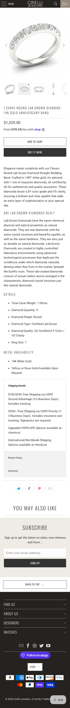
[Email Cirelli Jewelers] (21, 646)
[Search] (55, 4)
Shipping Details (17, 385)
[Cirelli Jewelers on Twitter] (42, 646)
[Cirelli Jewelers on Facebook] (28, 646)
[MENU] (2, 4)
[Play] (35, 45)
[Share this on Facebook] (29, 488)
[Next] (63, 45)
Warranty (13, 470)
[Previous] (7, 45)
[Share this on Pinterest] (39, 488)
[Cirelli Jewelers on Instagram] (35, 646)
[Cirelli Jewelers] (35, 4)
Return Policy (15, 457)
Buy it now (35, 152)
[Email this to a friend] (50, 488)
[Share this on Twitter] (19, 488)
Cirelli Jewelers (22, 699)
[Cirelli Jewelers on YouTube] (48, 646)
